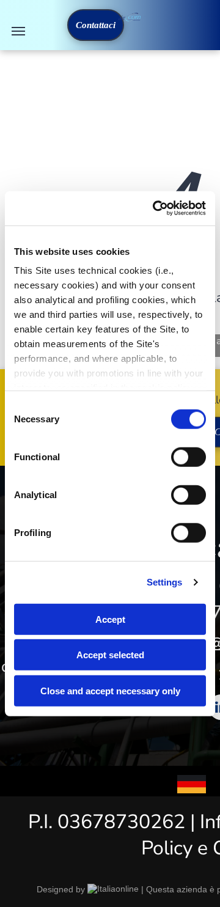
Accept (110, 619)
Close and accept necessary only (110, 690)
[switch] (188, 456)
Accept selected (110, 655)
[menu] (18, 31)
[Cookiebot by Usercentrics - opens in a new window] (155, 208)
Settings (165, 582)
